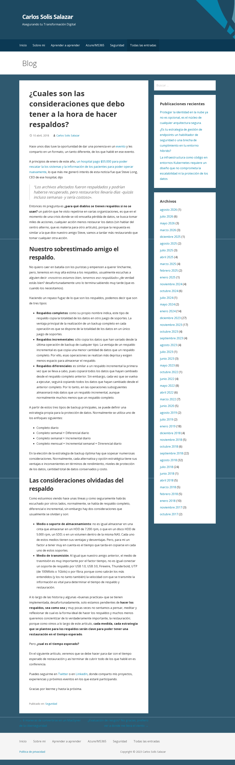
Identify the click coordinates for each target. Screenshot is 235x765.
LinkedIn (82, 674)
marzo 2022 (168, 399)
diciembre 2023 (170, 318)
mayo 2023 (167, 365)
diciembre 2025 (170, 237)
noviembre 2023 (171, 325)
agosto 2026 (168, 210)
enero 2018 (168, 501)
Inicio (23, 45)
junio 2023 (167, 359)
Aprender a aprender (65, 45)
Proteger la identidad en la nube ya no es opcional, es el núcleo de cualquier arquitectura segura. (184, 117)
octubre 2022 (169, 372)
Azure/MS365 (95, 45)
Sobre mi (39, 45)
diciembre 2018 (170, 433)
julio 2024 (166, 298)
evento (121, 146)
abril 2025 (166, 257)
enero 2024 (168, 311)
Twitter (63, 674)
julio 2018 (166, 467)
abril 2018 (166, 480)
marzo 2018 (168, 487)
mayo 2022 (167, 386)
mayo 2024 (167, 304)
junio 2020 (167, 406)
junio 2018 (167, 474)
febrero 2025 (169, 270)
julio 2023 (166, 352)
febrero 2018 (169, 494)
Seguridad (117, 45)
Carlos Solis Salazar (47, 17)
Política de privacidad (32, 751)
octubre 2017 (169, 514)
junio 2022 (167, 379)
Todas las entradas (143, 45)
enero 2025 (168, 277)
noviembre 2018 (171, 440)
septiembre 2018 (171, 453)
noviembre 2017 (171, 507)
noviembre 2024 (171, 284)
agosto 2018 (168, 460)
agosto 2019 (168, 413)
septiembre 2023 (171, 338)
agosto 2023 (168, 345)
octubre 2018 (169, 446)
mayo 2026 (167, 223)
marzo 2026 (168, 230)
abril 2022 (166, 392)
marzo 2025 (168, 264)
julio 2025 (166, 250)
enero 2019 (168, 426)
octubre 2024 (169, 291)
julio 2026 (166, 216)
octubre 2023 (169, 332)
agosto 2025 (168, 243)
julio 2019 (166, 419)
